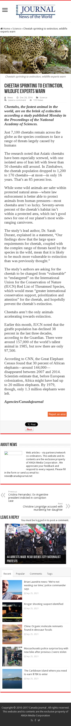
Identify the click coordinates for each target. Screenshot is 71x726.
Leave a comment (17, 100)
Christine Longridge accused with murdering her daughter (43, 506)
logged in (41, 520)
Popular (20, 573)
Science (16, 28)
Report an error (57, 414)
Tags (49, 573)
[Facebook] (35, 720)
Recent (7, 573)
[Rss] (31, 720)
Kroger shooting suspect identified (43, 604)
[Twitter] (39, 720)
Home (6, 28)
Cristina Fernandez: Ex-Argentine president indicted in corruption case (28, 496)
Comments (36, 573)
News (10, 97)
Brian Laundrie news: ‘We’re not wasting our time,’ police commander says (45, 585)
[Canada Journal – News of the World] (35, 10)
